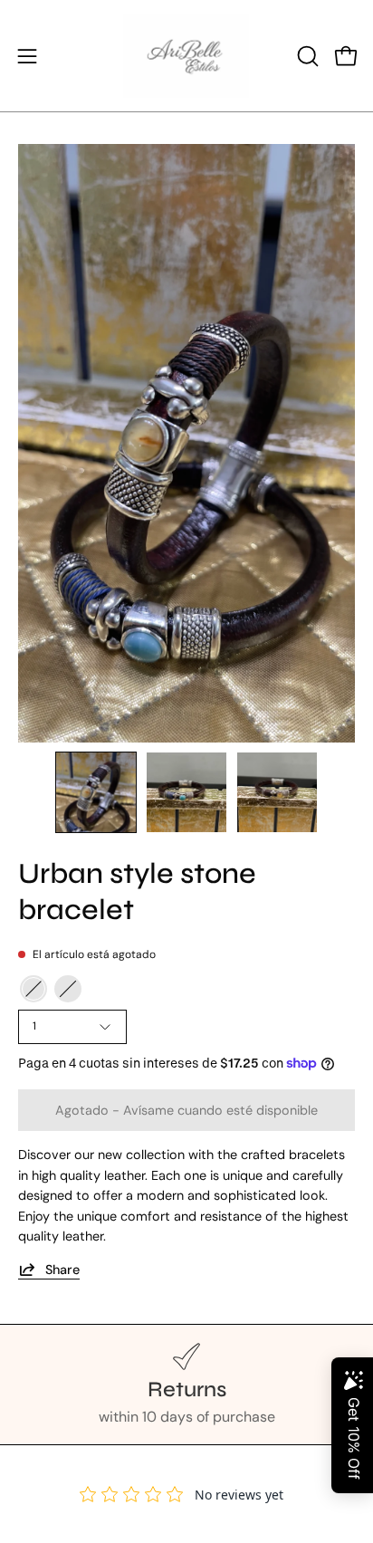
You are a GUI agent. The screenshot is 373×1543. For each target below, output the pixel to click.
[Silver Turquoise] (67, 988)
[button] (306, 56)
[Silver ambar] (33, 988)
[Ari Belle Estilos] (186, 56)
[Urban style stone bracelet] (96, 792)
